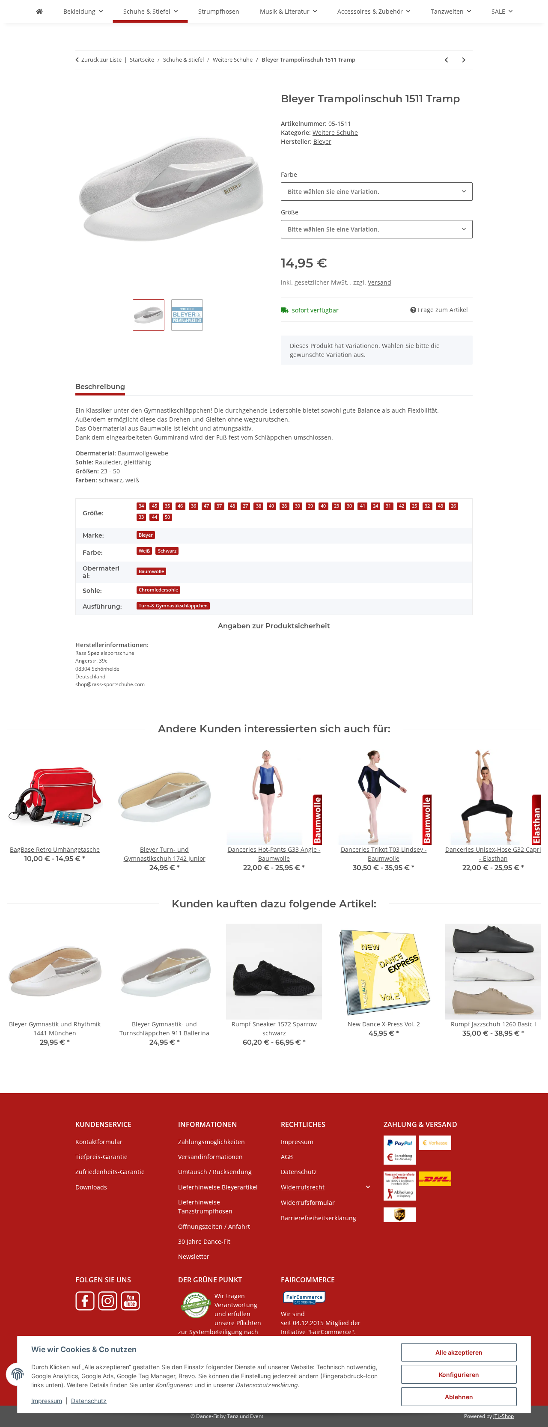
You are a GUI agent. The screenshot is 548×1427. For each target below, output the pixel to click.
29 (310, 506)
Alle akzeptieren (458, 1352)
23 (336, 506)
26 (453, 506)
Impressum (46, 1400)
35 (167, 506)
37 (219, 506)
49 (271, 506)
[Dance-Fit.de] (39, 11)
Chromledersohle (158, 590)
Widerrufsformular (308, 1202)
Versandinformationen (210, 1157)
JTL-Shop (503, 1416)
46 (180, 506)
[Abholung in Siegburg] (400, 1193)
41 (362, 506)
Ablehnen (459, 1396)
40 (323, 506)
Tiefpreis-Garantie (101, 1157)
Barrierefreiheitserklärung (318, 1218)
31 (388, 506)
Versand (379, 282)
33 (141, 517)
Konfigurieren (459, 1374)
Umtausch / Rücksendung (215, 1172)
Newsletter (193, 1256)
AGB (287, 1157)
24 (375, 506)
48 (232, 506)
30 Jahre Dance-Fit (204, 1241)
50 (167, 517)
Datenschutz (89, 1400)
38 (258, 506)
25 (414, 506)
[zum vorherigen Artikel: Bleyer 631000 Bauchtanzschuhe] (446, 60)
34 (141, 506)
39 (297, 506)
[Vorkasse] (435, 1142)
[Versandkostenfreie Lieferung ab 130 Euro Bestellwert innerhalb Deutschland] (400, 1178)
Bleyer (146, 535)
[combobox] (377, 191)
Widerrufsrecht (303, 1187)
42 (401, 506)
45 (154, 506)
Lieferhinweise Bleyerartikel (218, 1187)
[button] (325, 1187)
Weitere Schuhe (335, 132)
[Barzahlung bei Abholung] (400, 1157)
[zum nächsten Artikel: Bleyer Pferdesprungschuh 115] (464, 60)
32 (427, 506)
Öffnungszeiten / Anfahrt (214, 1226)
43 (440, 506)
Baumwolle (151, 571)
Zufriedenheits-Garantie (110, 1172)
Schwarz (167, 551)
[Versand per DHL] (435, 1178)
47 (206, 506)
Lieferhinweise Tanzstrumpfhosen (205, 1206)
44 (154, 517)
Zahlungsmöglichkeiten (211, 1142)
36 (193, 506)
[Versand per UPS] (400, 1214)
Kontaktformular (98, 1142)
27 (245, 506)
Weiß (144, 551)
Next (527, 816)
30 (349, 506)
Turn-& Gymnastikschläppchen (173, 606)
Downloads (91, 1187)
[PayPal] (400, 1142)
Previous (21, 816)
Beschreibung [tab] (100, 387)
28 (284, 506)
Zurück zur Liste (101, 59)
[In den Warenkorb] (82, 88)
